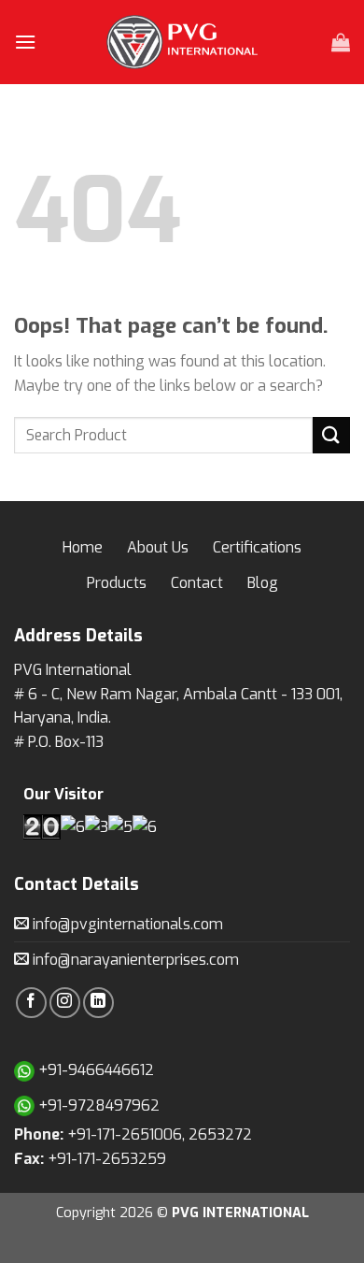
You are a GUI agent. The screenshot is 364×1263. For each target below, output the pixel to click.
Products (117, 583)
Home (83, 547)
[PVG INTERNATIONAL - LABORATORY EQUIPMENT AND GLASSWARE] (182, 42)
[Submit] (331, 435)
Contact (197, 583)
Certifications (257, 547)
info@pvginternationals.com (126, 924)
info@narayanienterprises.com (134, 959)
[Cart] (340, 42)
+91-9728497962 (97, 1105)
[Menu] (25, 42)
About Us (158, 547)
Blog (262, 583)
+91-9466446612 (94, 1070)
